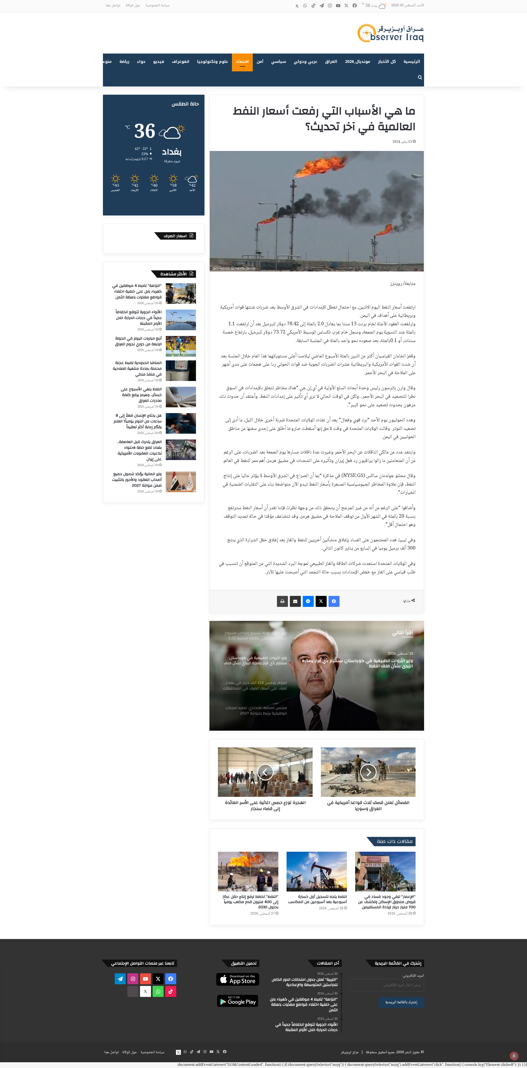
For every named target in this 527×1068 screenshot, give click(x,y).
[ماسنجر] (308, 601)
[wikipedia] (289, 6)
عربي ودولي (305, 61)
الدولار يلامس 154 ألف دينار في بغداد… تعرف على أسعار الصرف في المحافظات (360, 664)
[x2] (297, 6)
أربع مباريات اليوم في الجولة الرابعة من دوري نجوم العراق (138, 341)
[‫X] (321, 601)
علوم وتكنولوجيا (212, 61)
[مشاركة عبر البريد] (295, 601)
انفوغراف (180, 61)
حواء (141, 61)
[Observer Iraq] (390, 33)
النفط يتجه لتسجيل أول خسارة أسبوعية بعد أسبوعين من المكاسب (317, 899)
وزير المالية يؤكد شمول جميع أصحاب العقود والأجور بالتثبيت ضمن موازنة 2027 (137, 479)
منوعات (105, 61)
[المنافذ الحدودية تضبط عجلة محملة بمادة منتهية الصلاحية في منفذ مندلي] (181, 370)
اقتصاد (242, 61)
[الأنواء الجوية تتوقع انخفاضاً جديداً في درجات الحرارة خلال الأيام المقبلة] (181, 320)
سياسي (278, 61)
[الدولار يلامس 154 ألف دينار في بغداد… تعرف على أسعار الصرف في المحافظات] (316, 676)
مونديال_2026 (357, 61)
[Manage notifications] (514, 1056)
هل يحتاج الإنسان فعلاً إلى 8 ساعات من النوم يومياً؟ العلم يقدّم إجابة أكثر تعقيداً (138, 421)
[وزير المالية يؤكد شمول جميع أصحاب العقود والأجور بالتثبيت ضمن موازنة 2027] (181, 482)
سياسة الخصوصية (158, 5)
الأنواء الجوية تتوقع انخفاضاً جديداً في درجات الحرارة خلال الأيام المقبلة (139, 318)
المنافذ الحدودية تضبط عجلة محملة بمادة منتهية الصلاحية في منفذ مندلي (137, 368)
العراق (331, 61)
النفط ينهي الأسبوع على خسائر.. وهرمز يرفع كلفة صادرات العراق (141, 395)
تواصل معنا (113, 5)
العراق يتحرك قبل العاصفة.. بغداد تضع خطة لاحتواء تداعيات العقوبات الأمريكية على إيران (139, 450)
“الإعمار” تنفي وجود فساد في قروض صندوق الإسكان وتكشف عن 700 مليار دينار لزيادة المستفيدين (387, 902)
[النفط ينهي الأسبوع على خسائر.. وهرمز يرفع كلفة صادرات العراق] (181, 397)
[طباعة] (282, 601)
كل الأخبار (387, 61)
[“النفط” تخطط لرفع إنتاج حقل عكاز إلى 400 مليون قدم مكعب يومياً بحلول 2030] (248, 872)
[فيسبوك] (334, 601)
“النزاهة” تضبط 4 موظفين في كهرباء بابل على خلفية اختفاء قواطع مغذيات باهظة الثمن (137, 291)
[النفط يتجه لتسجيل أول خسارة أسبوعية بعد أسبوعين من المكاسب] (317, 872)
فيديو (158, 61)
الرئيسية (411, 61)
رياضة (124, 61)
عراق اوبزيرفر (350, 1052)
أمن (260, 61)
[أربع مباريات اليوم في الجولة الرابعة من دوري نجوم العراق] (181, 346)
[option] (316, 676)
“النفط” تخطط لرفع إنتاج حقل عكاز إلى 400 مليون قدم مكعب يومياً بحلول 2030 (250, 902)
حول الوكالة (132, 5)
